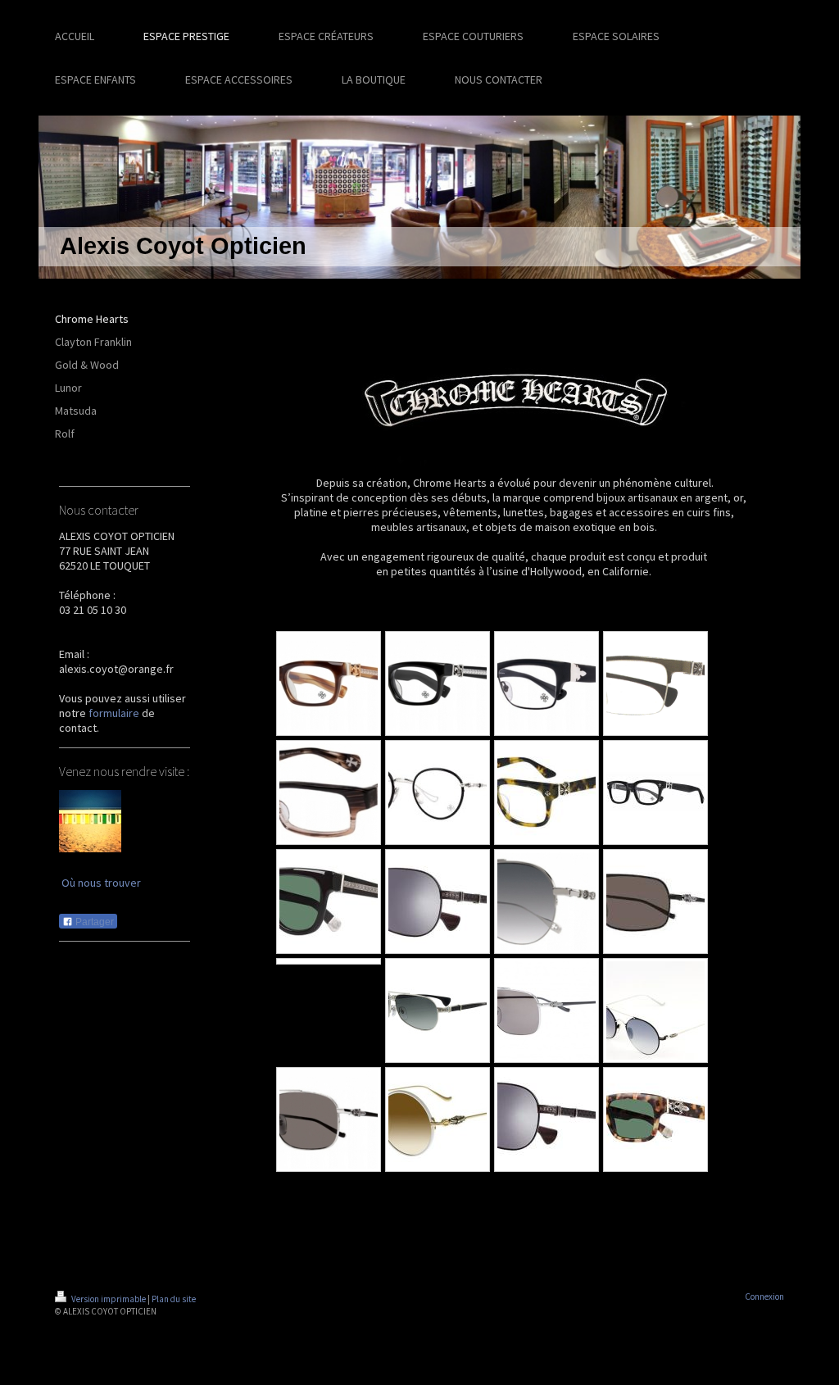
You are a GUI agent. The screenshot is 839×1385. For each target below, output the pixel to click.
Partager (93, 922)
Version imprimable (108, 1299)
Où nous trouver (101, 882)
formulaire (113, 713)
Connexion (764, 1296)
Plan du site (174, 1299)
